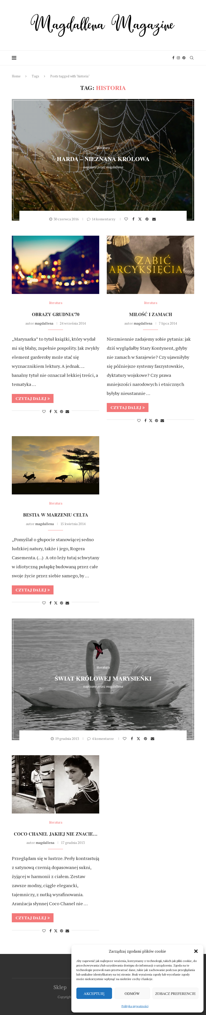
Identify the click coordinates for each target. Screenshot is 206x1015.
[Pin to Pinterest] (147, 219)
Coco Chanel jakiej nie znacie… (55, 834)
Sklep (60, 987)
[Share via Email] (154, 219)
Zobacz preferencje (175, 993)
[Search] (191, 57)
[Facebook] (173, 57)
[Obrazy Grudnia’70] (55, 265)
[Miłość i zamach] (150, 265)
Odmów (132, 993)
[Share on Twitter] (140, 219)
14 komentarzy (103, 219)
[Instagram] (178, 57)
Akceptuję (94, 993)
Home (16, 76)
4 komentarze (103, 738)
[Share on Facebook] (134, 219)
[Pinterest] (183, 57)
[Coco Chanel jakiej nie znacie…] (55, 784)
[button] (195, 951)
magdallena (114, 167)
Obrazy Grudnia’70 (55, 314)
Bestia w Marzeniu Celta (55, 515)
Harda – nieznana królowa (103, 158)
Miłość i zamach (150, 314)
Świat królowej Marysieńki (103, 678)
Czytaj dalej (31, 398)
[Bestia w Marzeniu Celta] (55, 465)
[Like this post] (126, 219)
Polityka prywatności (135, 1006)
